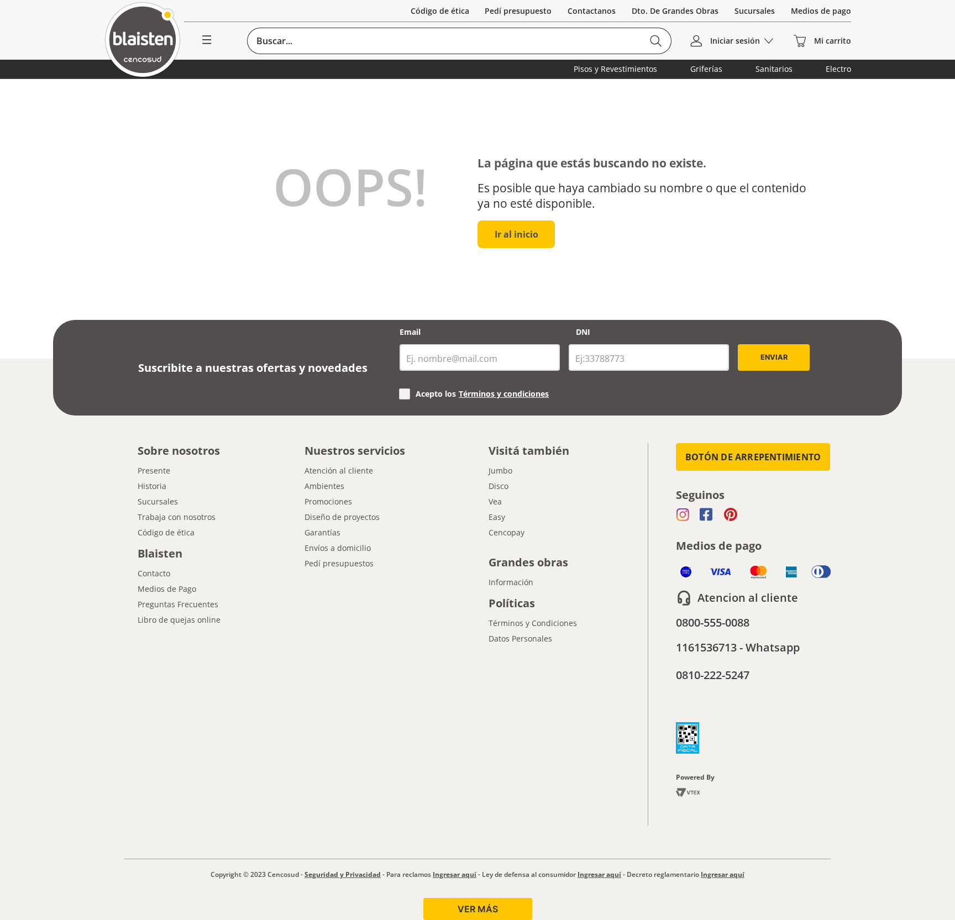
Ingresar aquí (454, 874)
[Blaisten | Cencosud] (142, 41)
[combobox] (459, 41)
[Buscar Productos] (655, 41)
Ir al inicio (516, 234)
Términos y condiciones (504, 393)
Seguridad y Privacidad (343, 874)
